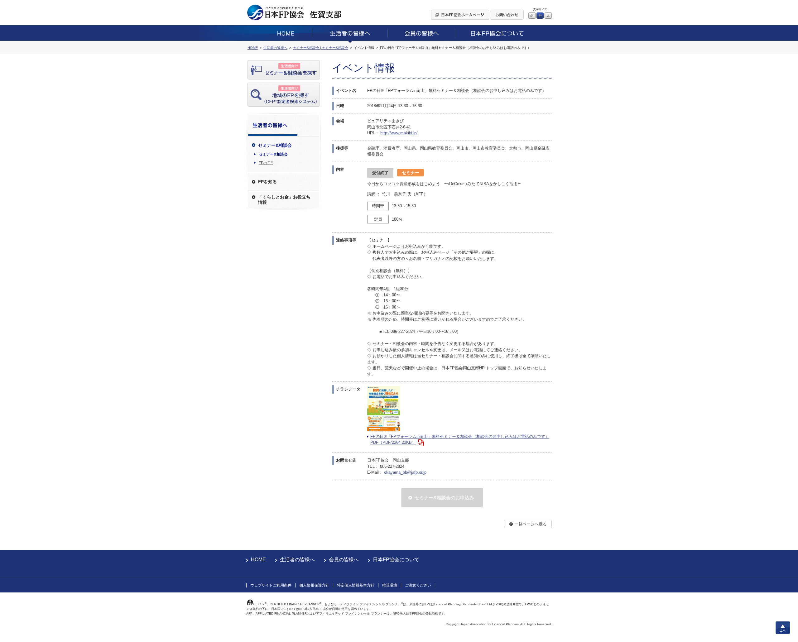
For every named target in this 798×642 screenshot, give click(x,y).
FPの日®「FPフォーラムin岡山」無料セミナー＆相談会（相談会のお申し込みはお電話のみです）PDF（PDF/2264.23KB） (459, 439)
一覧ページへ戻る (530, 524)
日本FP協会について (396, 559)
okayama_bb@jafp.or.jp (405, 472)
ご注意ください (418, 585)
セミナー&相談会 (273, 154)
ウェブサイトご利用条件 (270, 585)
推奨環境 (389, 585)
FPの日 (266, 162)
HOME (258, 559)
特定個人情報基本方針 (355, 585)
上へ (782, 627)
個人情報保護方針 (314, 585)
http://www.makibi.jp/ (399, 133)
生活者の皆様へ (297, 559)
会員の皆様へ (344, 559)
